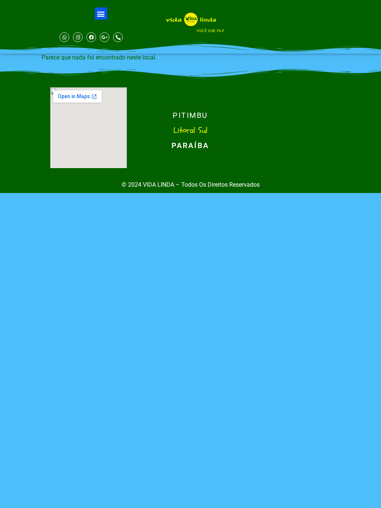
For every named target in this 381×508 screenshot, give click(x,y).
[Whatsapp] (64, 37)
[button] (101, 13)
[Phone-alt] (118, 37)
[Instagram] (78, 37)
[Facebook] (91, 37)
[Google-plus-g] (104, 37)
